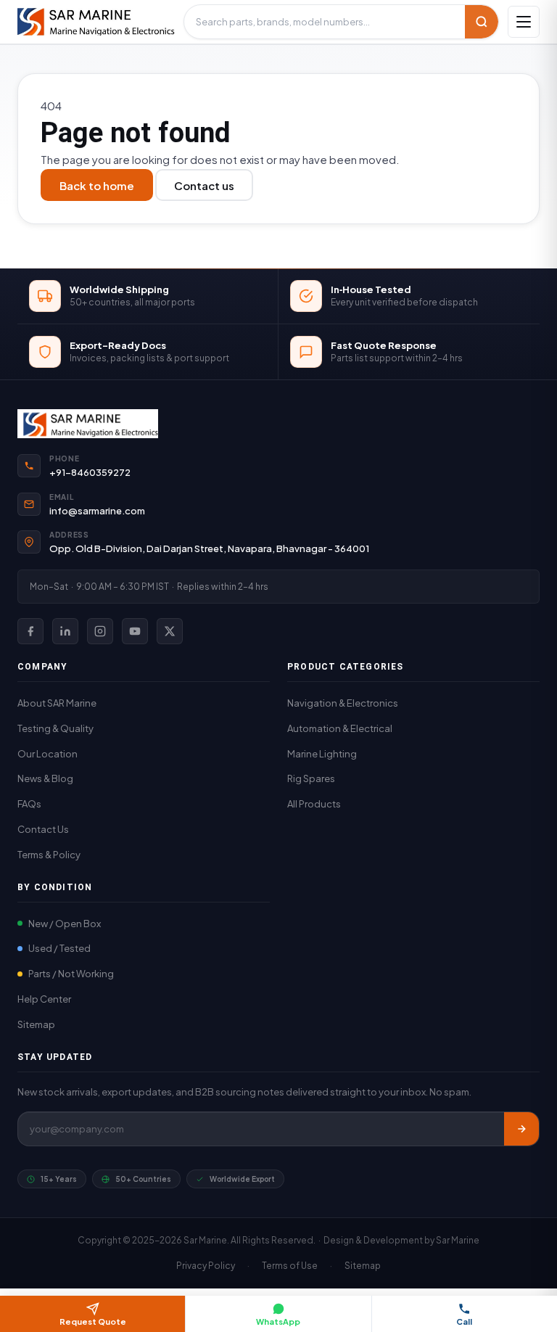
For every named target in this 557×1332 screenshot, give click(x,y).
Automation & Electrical (339, 728)
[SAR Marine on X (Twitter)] (170, 631)
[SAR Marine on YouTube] (135, 631)
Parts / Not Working (71, 973)
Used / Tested (59, 948)
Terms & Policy (49, 854)
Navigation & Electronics (342, 703)
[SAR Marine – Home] (96, 22)
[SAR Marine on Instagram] (100, 631)
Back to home (96, 185)
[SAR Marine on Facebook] (30, 631)
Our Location (47, 754)
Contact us (204, 185)
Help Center (44, 999)
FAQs (29, 804)
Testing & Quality (55, 728)
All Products (314, 804)
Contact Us (43, 829)
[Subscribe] (521, 1129)
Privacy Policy (205, 1265)
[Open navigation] (524, 22)
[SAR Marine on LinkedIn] (65, 631)
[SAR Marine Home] (278, 423)
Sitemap (36, 1024)
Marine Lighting (322, 754)
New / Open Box (64, 923)
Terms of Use (290, 1265)
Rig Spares (311, 778)
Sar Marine (457, 1240)
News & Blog (45, 778)
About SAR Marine (56, 703)
